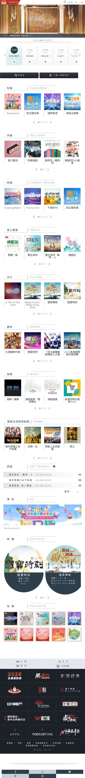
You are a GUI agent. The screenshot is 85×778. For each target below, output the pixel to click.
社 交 (65, 661)
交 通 (24, 661)
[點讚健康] (70, 675)
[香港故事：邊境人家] (74, 634)
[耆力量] (42, 718)
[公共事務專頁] (14, 704)
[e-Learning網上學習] (70, 690)
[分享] (59, 661)
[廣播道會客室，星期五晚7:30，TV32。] (42, 21)
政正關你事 (32, 113)
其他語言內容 (49, 746)
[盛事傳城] (65, 559)
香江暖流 (13, 160)
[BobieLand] (42, 518)
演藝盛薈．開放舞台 (32, 400)
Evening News (13, 207)
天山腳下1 (61, 56)
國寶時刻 (72, 302)
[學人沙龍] (26, 618)
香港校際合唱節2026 (72, 400)
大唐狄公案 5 (45, 56)
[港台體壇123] (10, 618)
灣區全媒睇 (29, 56)
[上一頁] (5, 55)
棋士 (72, 446)
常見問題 (57, 743)
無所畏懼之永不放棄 (12, 448)
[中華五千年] (70, 732)
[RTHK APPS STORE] (14, 732)
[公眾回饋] (58, 666)
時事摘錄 (33, 160)
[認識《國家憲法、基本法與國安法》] (14, 718)
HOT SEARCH (40, 466)
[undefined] (64, 2)
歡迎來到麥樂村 (14, 56)
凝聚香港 (52, 113)
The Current (32, 207)
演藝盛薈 (52, 399)
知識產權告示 (42, 743)
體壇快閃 (33, 352)
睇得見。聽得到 (52, 162)
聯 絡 (24, 666)
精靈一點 (13, 255)
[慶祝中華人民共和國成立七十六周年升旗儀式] (42, 634)
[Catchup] (54, 466)
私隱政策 (70, 743)
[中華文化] (70, 704)
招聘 (20, 743)
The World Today (76, 56)
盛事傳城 (52, 302)
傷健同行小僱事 (72, 162)
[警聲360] (58, 618)
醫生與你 (33, 255)
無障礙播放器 (32, 746)
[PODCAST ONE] (42, 732)
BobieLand (13, 113)
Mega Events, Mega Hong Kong (32, 305)
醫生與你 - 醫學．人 (52, 256)
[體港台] (42, 675)
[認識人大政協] (58, 634)
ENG (69, 2)
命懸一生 (33, 446)
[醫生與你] (42, 618)
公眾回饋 (65, 666)
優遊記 (72, 255)
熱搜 (10, 466)
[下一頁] (80, 55)
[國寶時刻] (24, 559)
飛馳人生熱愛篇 (52, 448)
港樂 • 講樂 (13, 399)
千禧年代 (52, 207)
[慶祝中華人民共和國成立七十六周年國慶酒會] (26, 634)
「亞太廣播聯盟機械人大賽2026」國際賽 (52, 355)
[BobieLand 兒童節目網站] (14, 690)
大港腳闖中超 (12, 352)
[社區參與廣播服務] (42, 704)
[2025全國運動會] (14, 675)
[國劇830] (42, 690)
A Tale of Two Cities (12, 303)
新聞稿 (10, 743)
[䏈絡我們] (18, 666)
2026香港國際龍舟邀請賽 (72, 353)
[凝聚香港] (74, 618)
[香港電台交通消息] (18, 661)
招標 (29, 743)
